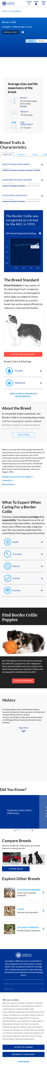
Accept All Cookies (23, 1047)
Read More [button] (23, 434)
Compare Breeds (16, 869)
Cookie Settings (23, 1061)
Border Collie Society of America (17, 477)
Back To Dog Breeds (12, 11)
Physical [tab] (21, 155)
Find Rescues (7, 484)
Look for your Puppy (23, 681)
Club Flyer (6, 481)
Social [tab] (35, 155)
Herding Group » (10, 32)
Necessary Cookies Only (23, 1054)
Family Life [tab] (7, 155)
